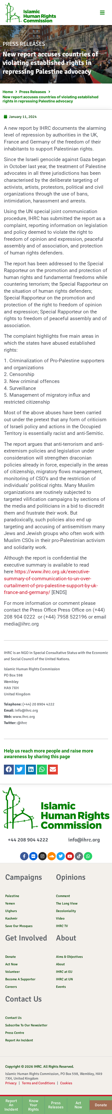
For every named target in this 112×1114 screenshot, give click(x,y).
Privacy (11, 1083)
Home (8, 92)
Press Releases (32, 92)
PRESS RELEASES (24, 43)
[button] (102, 12)
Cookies (66, 1083)
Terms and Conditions (38, 1083)
